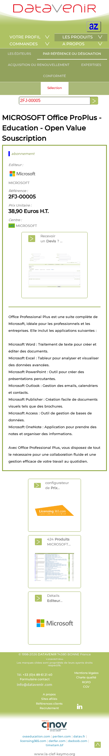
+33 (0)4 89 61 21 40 (37, 675)
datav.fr (79, 736)
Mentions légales (86, 673)
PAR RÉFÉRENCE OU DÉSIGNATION (72, 54)
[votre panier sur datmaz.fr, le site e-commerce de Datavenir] (94, 26)
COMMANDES (24, 43)
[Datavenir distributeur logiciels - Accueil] (54, 11)
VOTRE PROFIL (25, 36)
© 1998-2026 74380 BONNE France (55, 659)
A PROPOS (73, 43)
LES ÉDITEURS (19, 54)
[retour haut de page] (97, 745)
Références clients (49, 703)
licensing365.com (33, 741)
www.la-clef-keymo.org (54, 754)
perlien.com (62, 736)
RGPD (86, 682)
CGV (86, 686)
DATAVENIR (47, 654)
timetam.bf (54, 745)
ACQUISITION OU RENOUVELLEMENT (38, 65)
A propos (49, 694)
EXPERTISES (91, 65)
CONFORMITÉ (54, 76)
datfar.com (57, 741)
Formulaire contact (35, 679)
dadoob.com (77, 741)
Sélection (54, 88)
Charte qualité (86, 677)
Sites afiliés (49, 699)
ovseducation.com (36, 736)
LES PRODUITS (77, 36)
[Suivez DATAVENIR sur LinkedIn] (77, 704)
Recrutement (49, 708)
